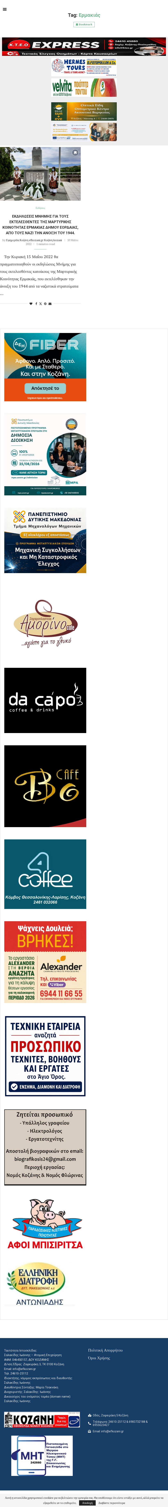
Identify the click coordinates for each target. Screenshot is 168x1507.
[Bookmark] (75, 152)
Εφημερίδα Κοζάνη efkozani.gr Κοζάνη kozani (34, 240)
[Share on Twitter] (40, 304)
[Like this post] (31, 304)
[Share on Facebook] (36, 304)
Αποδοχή (87, 1503)
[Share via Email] (50, 304)
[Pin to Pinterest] (45, 304)
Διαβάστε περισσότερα (111, 1502)
